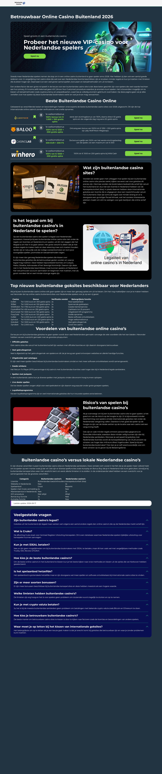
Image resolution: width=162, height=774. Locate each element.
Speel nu (35, 56)
